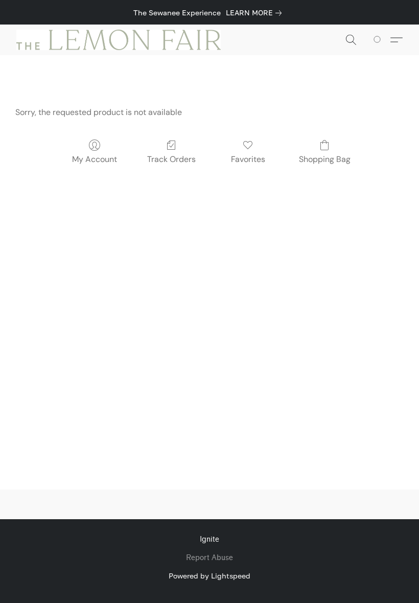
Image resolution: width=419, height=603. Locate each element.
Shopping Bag (325, 159)
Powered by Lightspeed (209, 575)
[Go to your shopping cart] (379, 40)
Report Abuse (209, 557)
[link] (256, 13)
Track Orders (171, 159)
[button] (118, 40)
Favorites (248, 159)
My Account (94, 159)
